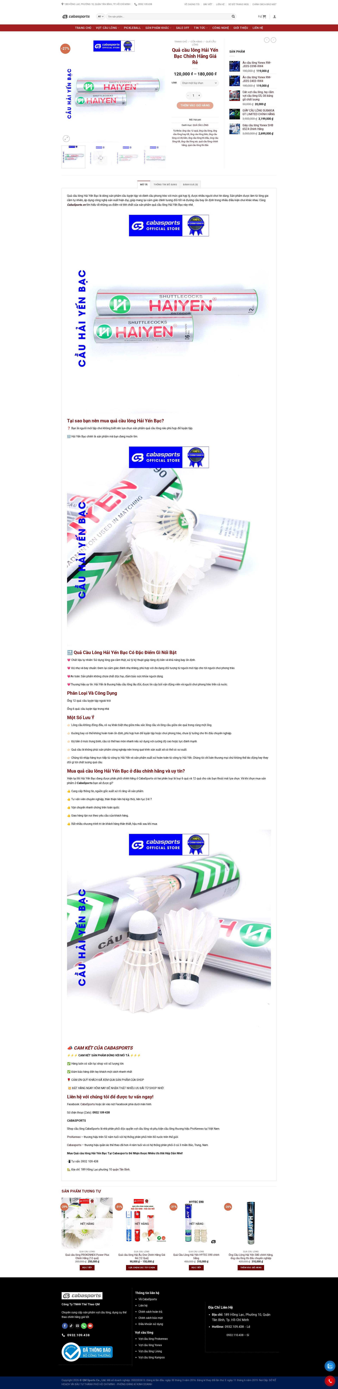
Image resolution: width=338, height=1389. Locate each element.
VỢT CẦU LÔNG (106, 28)
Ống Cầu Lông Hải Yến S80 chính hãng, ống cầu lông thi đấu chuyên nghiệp (251, 1256)
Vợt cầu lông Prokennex (153, 1338)
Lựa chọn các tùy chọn (142, 1267)
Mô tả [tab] (144, 184)
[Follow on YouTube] (90, 1326)
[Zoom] (66, 138)
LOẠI (174, 82)
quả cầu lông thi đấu (198, 145)
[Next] (160, 90)
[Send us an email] (77, 1326)
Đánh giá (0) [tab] (190, 184)
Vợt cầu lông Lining (150, 1351)
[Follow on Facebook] (65, 1326)
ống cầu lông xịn (189, 141)
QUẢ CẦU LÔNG (200, 125)
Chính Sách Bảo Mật (264, 4)
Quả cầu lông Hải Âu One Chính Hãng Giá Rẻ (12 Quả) (141, 1256)
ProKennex (74, 1137)
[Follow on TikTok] (71, 1326)
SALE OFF (182, 28)
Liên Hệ (220, 4)
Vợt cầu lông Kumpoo (152, 1357)
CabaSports (87, 1104)
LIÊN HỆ (258, 28)
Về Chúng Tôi (191, 4)
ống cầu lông (205, 130)
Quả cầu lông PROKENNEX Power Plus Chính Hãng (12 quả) (87, 1256)
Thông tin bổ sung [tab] (165, 184)
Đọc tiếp (87, 1267)
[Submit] (233, 17)
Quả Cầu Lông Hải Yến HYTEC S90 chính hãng (196, 1256)
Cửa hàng (196, 41)
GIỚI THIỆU (240, 28)
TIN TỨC (199, 28)
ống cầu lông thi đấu (198, 138)
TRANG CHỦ (83, 28)
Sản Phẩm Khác (157, 28)
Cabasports (74, 1145)
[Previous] (68, 90)
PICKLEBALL (132, 28)
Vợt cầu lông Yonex (150, 1345)
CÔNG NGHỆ (220, 28)
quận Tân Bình (121, 1169)
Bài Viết (208, 4)
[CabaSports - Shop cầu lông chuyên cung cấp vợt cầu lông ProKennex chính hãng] (76, 16)
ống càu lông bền (199, 134)
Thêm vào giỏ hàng (195, 105)
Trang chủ (180, 41)
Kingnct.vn (241, 1343)
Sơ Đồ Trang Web (238, 4)
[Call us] (84, 1326)
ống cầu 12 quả (190, 130)
